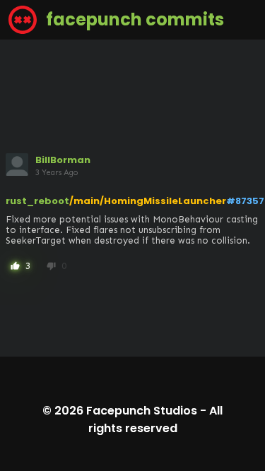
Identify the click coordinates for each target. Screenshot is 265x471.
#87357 (245, 201)
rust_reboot (37, 201)
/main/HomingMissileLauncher (147, 201)
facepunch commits (133, 19)
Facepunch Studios (141, 411)
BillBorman (62, 160)
